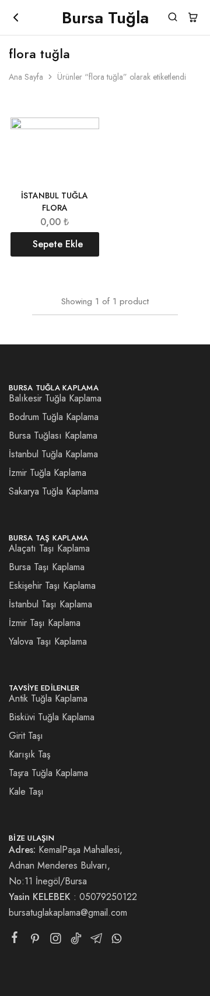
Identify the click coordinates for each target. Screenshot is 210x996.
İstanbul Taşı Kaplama (50, 604)
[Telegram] (96, 940)
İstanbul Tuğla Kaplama (53, 454)
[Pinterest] (35, 940)
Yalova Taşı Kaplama (48, 641)
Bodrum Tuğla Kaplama (54, 417)
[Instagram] (56, 940)
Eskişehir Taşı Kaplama (52, 585)
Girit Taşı (26, 735)
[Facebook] (15, 939)
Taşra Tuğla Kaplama (48, 773)
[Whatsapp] (117, 940)
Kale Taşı (26, 791)
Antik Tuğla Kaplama (48, 698)
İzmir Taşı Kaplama (44, 622)
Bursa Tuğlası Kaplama (53, 435)
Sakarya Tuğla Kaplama (54, 491)
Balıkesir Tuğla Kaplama (55, 398)
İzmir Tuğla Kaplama (47, 472)
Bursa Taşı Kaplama (47, 567)
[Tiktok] (76, 940)
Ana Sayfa (26, 77)
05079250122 (108, 896)
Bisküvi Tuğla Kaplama (51, 717)
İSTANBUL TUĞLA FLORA (54, 202)
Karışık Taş (29, 754)
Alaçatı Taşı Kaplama (49, 548)
